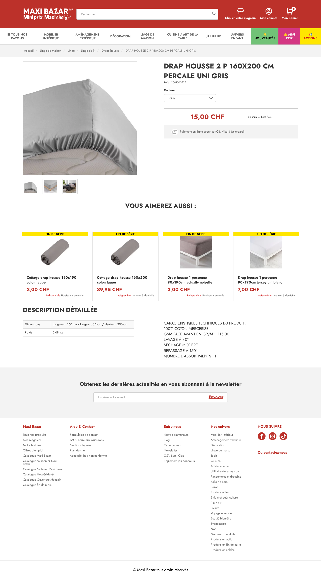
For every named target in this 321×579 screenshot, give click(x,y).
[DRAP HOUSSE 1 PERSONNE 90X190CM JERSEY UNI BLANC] (266, 252)
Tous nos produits (34, 435)
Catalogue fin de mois (37, 485)
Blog (167, 440)
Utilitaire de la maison (225, 471)
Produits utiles (220, 492)
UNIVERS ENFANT (237, 36)
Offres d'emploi (33, 451)
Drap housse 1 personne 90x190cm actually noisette (189, 280)
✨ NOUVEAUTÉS (264, 36)
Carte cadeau (172, 445)
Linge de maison (50, 51)
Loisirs (215, 508)
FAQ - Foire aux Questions (87, 440)
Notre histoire (32, 445)
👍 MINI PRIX (289, 36)
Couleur (169, 90)
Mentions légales (80, 445)
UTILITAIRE (213, 36)
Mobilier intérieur (222, 435)
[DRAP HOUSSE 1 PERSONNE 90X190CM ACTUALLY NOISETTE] (196, 252)
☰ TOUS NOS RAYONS (17, 36)
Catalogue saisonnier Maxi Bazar (40, 462)
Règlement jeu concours (179, 461)
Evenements (218, 524)
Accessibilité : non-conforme (88, 456)
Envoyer (216, 397)
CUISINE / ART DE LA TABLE (182, 36)
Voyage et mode (221, 513)
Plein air (216, 503)
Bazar (214, 487)
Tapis (214, 456)
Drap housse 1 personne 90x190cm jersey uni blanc (260, 280)
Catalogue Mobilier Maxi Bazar (43, 469)
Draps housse (110, 51)
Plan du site (77, 451)
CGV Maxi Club (174, 456)
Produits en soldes (223, 550)
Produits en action (222, 539)
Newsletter (170, 451)
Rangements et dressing (226, 477)
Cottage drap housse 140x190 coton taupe (51, 280)
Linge (71, 51)
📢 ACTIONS (311, 36)
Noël (214, 529)
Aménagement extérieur (226, 440)
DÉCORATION (120, 36)
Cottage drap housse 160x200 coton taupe (122, 280)
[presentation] (21, 266)
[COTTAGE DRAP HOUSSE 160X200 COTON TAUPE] (125, 252)
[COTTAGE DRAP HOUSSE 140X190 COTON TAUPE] (55, 252)
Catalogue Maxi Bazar (37, 456)
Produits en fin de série (226, 545)
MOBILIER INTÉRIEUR (51, 36)
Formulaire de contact (84, 435)
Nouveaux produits (223, 534)
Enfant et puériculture (224, 498)
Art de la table (220, 466)
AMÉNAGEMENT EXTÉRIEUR (87, 36)
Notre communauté (176, 435)
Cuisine (216, 461)
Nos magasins (32, 440)
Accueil (29, 51)
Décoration (218, 445)
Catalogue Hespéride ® (38, 475)
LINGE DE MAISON (147, 36)
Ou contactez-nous (272, 452)
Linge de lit (88, 51)
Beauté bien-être (221, 519)
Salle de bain (219, 482)
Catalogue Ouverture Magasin (42, 480)
